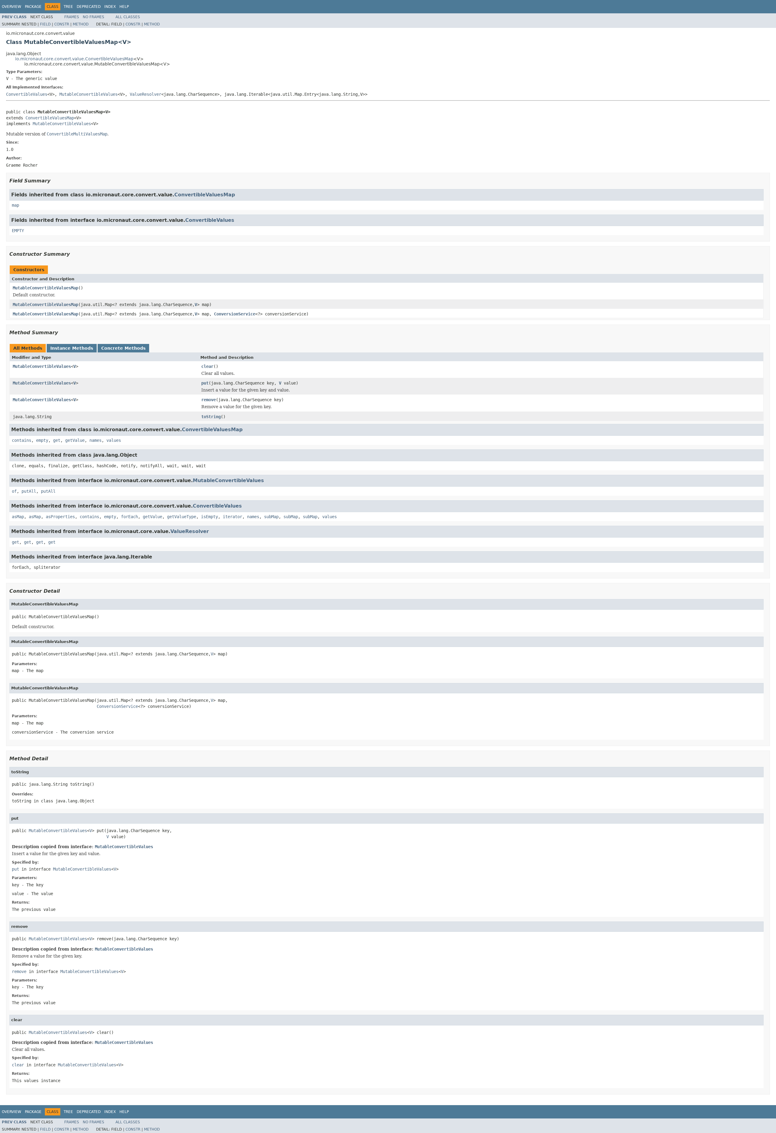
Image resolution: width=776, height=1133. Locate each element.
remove (208, 399)
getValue (75, 440)
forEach (129, 516)
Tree (68, 7)
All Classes (127, 17)
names (95, 440)
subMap (271, 516)
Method (81, 24)
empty (42, 440)
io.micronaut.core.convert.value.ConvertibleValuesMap (74, 58)
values (113, 440)
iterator (232, 516)
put (205, 383)
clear (207, 366)
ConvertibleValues (26, 94)
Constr (61, 24)
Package (33, 7)
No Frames (93, 17)
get (56, 440)
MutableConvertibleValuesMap (45, 287)
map (15, 205)
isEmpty (209, 516)
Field (45, 24)
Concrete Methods (123, 348)
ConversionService (234, 314)
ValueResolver (145, 94)
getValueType (181, 516)
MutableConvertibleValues (88, 94)
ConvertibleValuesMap (49, 117)
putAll (29, 491)
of (14, 491)
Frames (71, 17)
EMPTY (18, 230)
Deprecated (89, 7)
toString (211, 416)
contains (21, 440)
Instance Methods (71, 348)
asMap (18, 516)
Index (110, 7)
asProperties (60, 516)
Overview (11, 7)
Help (124, 7)
